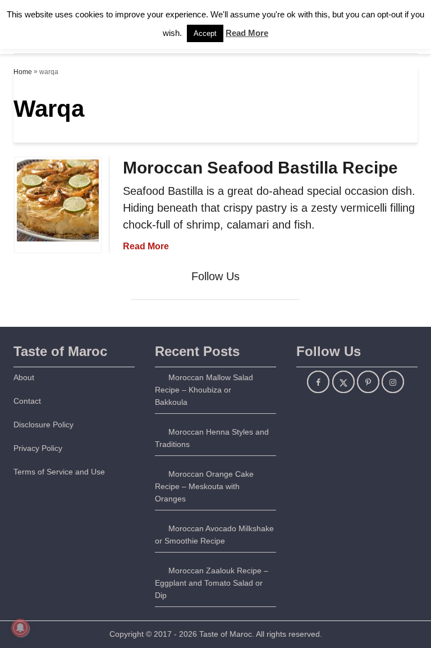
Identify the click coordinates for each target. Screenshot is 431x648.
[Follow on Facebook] (318, 382)
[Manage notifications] (20, 628)
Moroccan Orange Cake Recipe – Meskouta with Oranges (204, 486)
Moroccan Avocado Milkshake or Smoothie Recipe (214, 534)
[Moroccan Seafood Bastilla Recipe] (58, 256)
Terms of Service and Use (59, 471)
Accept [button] (205, 33)
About (23, 377)
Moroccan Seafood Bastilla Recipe (260, 167)
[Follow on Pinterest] (368, 382)
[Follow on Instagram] (393, 382)
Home (22, 72)
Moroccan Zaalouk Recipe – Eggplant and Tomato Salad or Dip (211, 583)
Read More (146, 246)
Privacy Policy (37, 448)
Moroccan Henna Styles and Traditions (212, 438)
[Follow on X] (343, 382)
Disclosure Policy (43, 424)
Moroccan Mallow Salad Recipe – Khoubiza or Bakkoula (204, 390)
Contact (27, 400)
